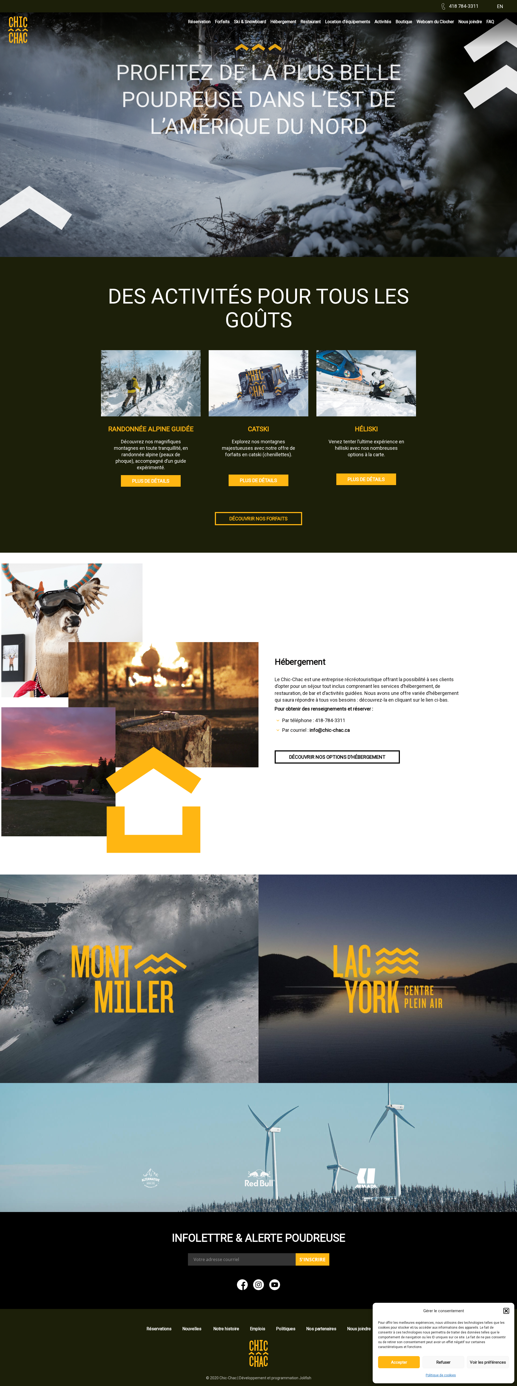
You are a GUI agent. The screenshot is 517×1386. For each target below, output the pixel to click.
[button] (506, 1311)
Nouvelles (192, 1328)
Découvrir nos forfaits (258, 518)
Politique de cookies (441, 1375)
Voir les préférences (488, 1362)
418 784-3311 (463, 6)
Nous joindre (359, 1328)
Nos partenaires (321, 1328)
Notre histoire (226, 1328)
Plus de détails (150, 481)
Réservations (159, 1328)
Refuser (443, 1362)
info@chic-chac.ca (330, 730)
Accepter (399, 1362)
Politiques (285, 1328)
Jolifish (305, 1378)
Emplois (257, 1328)
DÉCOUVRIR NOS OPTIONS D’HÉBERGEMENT (337, 757)
